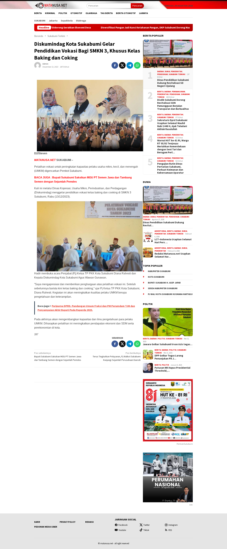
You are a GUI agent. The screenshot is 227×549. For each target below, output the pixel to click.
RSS (170, 530)
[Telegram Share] (129, 65)
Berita (160, 91)
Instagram (173, 525)
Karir (37, 522)
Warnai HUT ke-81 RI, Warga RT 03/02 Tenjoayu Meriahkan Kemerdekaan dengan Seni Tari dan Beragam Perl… (173, 146)
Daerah (160, 71)
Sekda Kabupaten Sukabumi (162, 288)
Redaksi (89, 522)
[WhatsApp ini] (137, 65)
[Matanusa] (50, 5)
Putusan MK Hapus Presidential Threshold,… (172, 369)
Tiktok (146, 530)
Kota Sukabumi (156, 276)
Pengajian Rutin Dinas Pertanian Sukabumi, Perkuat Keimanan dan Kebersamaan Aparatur (170, 168)
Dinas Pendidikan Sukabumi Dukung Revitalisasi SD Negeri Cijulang (173, 82)
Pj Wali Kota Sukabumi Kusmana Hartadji (170, 294)
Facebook (122, 525)
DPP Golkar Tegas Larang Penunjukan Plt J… (169, 357)
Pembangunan (178, 91)
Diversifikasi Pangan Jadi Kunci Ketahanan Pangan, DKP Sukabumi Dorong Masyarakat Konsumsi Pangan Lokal (138, 27)
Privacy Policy (67, 522)
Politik (161, 339)
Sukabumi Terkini (177, 74)
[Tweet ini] (122, 65)
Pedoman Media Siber (45, 526)
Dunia (167, 71)
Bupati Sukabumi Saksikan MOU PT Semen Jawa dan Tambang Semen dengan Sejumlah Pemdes (57, 356)
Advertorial (160, 231)
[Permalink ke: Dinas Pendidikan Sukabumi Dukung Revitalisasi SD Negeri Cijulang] (168, 54)
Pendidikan (162, 74)
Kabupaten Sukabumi (159, 271)
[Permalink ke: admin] (37, 65)
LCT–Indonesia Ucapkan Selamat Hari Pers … (173, 241)
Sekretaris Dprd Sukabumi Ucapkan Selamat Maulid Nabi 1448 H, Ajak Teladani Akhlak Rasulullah (172, 125)
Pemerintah (176, 71)
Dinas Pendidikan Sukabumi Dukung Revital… (163, 224)
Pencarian (137, 5)
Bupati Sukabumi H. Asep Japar (164, 282)
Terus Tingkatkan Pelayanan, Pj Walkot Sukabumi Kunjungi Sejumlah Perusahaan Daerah (117, 356)
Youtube (122, 530)
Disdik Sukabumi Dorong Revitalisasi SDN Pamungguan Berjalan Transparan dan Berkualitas (173, 104)
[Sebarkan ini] (115, 65)
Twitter (146, 525)
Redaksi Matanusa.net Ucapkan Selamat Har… (172, 255)
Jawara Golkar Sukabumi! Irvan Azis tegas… (167, 344)
